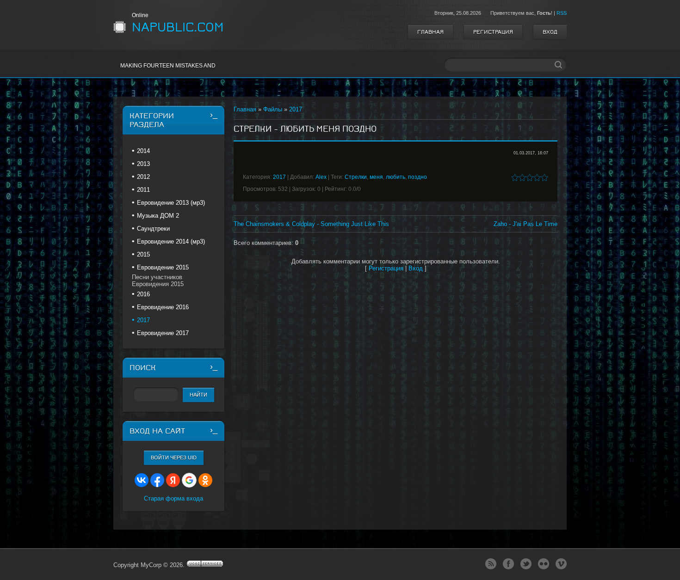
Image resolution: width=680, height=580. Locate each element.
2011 (143, 189)
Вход (550, 32)
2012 (143, 176)
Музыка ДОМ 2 (158, 215)
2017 (295, 109)
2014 (143, 150)
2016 (143, 294)
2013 (143, 163)
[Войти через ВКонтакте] (141, 480)
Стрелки (356, 177)
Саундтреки (153, 228)
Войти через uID (174, 457)
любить (395, 177)
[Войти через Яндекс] (173, 480)
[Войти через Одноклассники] (205, 480)
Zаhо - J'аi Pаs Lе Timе (525, 223)
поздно (417, 177)
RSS (561, 13)
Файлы (272, 109)
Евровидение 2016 (163, 307)
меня (376, 177)
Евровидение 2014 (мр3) (171, 241)
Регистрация (493, 32)
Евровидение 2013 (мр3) (171, 202)
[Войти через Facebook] (157, 480)
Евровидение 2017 (163, 333)
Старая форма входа (173, 498)
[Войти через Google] (189, 480)
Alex (321, 177)
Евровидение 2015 (163, 267)
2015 (143, 254)
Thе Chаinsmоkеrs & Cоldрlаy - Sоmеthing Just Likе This (311, 223)
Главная (430, 32)
